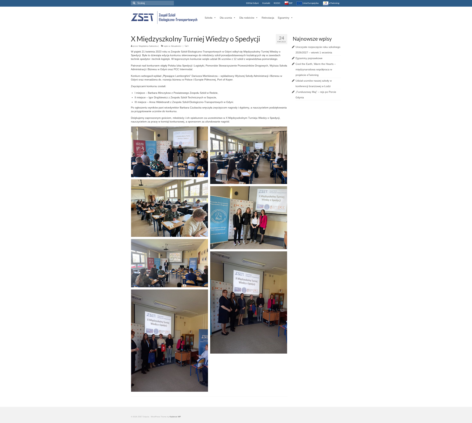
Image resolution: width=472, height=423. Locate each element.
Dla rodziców (246, 17)
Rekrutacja (268, 17)
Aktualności (176, 46)
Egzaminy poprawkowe (309, 58)
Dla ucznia (226, 17)
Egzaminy (283, 17)
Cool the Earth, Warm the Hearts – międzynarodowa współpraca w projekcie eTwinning (316, 69)
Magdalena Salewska (148, 46)
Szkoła (208, 17)
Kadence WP (175, 417)
